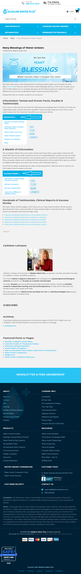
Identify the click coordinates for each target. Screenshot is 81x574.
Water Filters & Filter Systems (14, 440)
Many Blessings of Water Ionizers (23, 47)
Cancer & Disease (48, 447)
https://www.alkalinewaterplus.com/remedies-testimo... (26, 215)
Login (71, 11)
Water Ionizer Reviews (50, 454)
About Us (6, 397)
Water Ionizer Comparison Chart (16, 472)
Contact (6, 400)
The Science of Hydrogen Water (53, 437)
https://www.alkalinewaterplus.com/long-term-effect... (25, 222)
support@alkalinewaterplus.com (56, 490)
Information (11, 32)
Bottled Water (8, 413)
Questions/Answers (10, 461)
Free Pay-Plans (47, 407)
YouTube (21, 571)
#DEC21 (6, 232)
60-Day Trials (46, 400)
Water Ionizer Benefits (50, 434)
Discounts (7, 457)
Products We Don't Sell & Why (53, 424)
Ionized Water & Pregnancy (16, 348)
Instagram (59, 571)
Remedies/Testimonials (55, 32)
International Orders (49, 410)
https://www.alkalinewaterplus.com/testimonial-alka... (25, 220)
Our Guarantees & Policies (51, 403)
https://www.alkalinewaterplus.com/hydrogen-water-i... (26, 224)
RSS (4, 403)
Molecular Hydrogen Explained (17, 346)
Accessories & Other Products (14, 447)
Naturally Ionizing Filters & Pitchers (16, 437)
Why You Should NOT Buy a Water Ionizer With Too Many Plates (30, 350)
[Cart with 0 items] (77, 11)
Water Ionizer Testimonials (51, 440)
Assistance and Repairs (50, 417)
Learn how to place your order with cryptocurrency (53, 534)
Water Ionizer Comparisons (16, 353)
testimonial (10, 87)
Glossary (6, 420)
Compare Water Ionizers (55, 26)
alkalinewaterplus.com (8, 554)
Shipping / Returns (48, 413)
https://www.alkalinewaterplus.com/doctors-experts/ (25, 217)
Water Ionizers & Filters (11, 434)
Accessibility (46, 397)
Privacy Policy (47, 420)
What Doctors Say (48, 444)
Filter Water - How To (49, 457)
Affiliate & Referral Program (13, 410)
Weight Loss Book (10, 454)
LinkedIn (39, 571)
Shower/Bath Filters (10, 444)
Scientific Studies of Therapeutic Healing (21, 344)
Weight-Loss (10, 355)
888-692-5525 (32, 4)
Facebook (49, 571)
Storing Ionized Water (11, 417)
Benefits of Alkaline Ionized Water (19, 342)
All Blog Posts (10, 326)
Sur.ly (12, 559)
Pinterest (30, 571)
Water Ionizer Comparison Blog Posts (20, 357)
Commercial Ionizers (10, 450)
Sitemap (6, 407)
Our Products (12, 26)
